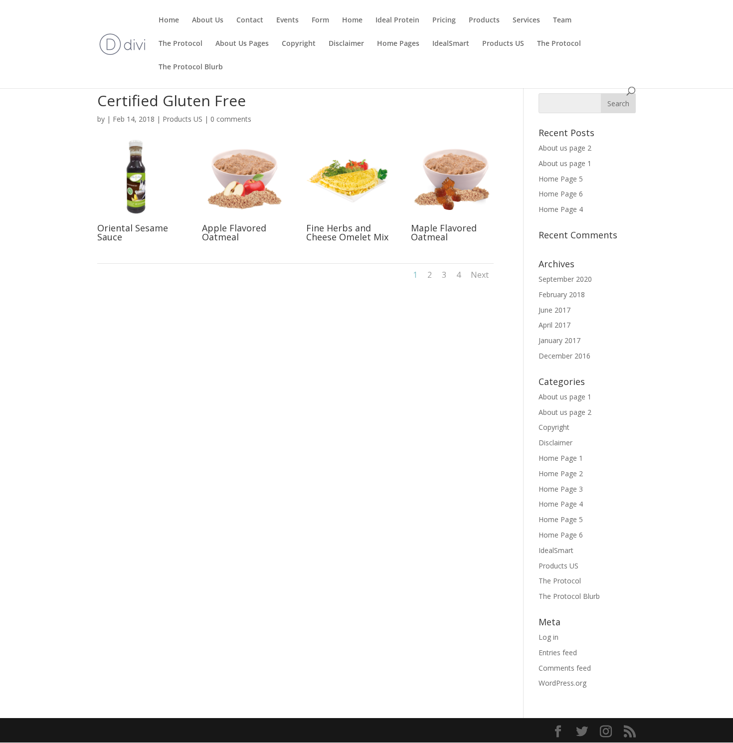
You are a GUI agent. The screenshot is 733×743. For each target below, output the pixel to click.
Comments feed (565, 668)
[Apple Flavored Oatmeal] (243, 218)
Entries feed (558, 652)
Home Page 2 (561, 473)
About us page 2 (565, 148)
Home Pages (398, 44)
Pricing (444, 20)
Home (169, 20)
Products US (503, 44)
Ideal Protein (397, 20)
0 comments (230, 119)
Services (526, 20)
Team (562, 20)
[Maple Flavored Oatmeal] (452, 218)
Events (287, 20)
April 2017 (554, 325)
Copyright (299, 44)
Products (484, 20)
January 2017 (559, 340)
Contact (249, 20)
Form (320, 20)
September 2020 (565, 279)
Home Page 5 (561, 179)
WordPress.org (562, 683)
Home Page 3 (561, 489)
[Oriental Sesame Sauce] (138, 218)
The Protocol (180, 44)
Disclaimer (346, 44)
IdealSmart (450, 44)
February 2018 (562, 294)
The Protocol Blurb (191, 67)
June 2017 (554, 310)
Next (480, 274)
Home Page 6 (561, 193)
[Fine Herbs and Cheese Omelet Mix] (347, 218)
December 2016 (564, 356)
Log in (548, 637)
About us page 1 (565, 163)
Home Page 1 (561, 458)
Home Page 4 (561, 209)
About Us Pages (242, 44)
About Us (207, 20)
